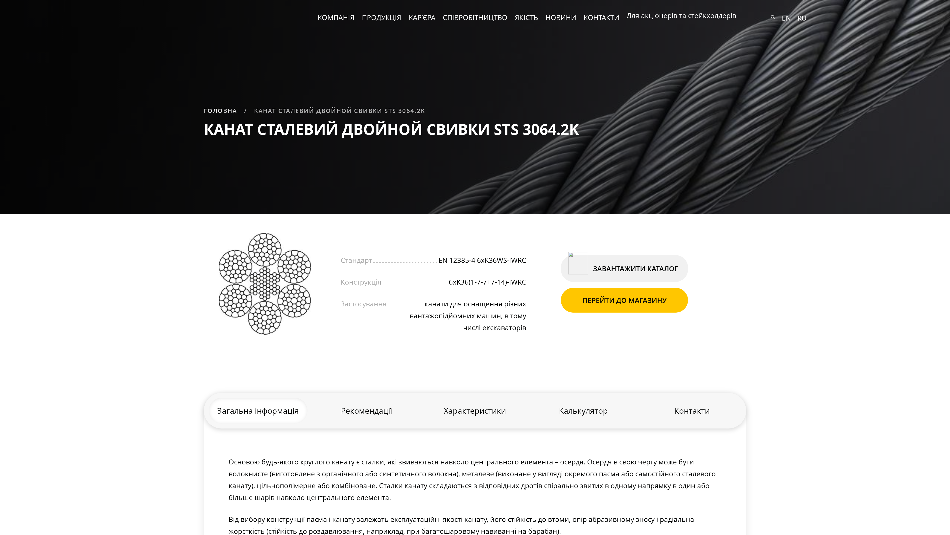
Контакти (601, 17)
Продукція (381, 17)
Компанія (336, 17)
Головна (220, 111)
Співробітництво (475, 17)
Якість (526, 17)
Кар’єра (422, 17)
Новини (561, 17)
